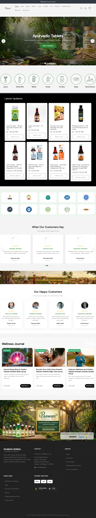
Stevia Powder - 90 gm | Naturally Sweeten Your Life (15, 127)
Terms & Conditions (72, 469)
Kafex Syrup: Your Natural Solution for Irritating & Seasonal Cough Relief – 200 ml (80, 167)
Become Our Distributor (12, 489)
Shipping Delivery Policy (73, 465)
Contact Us (69, 458)
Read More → (26, 386)
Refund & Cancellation (11, 481)
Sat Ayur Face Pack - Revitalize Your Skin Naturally (57, 127)
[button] (81, 8)
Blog (6, 485)
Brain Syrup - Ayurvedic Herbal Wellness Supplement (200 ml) (58, 166)
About (68, 454)
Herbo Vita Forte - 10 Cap (35, 126)
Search (7, 492)
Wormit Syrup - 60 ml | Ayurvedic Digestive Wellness (36, 166)
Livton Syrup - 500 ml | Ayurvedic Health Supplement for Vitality (14, 166)
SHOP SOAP (48, 46)
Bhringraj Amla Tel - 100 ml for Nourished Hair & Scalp (80, 127)
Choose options (15, 176)
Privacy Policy (70, 462)
